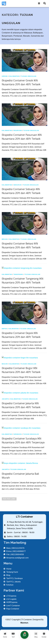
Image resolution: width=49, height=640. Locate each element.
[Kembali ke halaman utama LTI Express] (12, 3)
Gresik (5, 76)
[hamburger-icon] (39, 3)
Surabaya (17, 434)
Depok (4, 328)
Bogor (5, 364)
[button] (44, 3)
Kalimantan (14, 76)
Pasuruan (17, 130)
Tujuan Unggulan (28, 76)
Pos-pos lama (9, 499)
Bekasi (4, 239)
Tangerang (18, 274)
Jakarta (5, 399)
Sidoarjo (17, 185)
